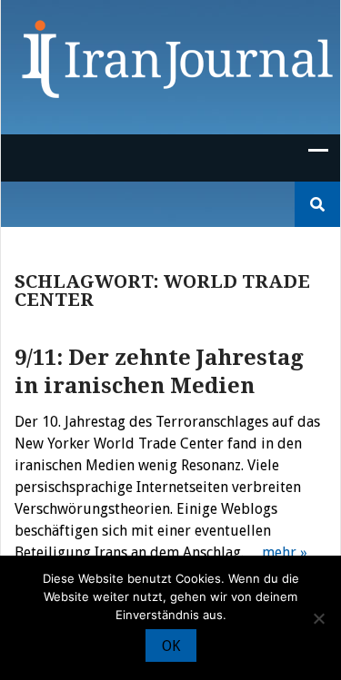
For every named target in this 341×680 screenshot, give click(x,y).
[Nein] (318, 618)
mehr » (284, 552)
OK (171, 646)
